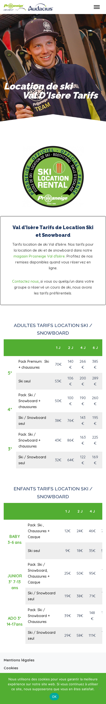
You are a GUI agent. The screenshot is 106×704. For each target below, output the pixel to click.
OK (54, 697)
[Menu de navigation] (96, 7)
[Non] (99, 688)
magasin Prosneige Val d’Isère (39, 256)
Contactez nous (25, 281)
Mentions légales (19, 660)
